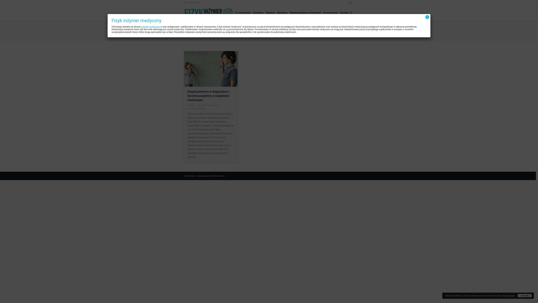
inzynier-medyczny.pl (151, 26)
